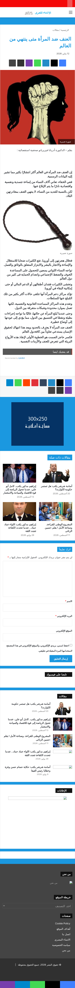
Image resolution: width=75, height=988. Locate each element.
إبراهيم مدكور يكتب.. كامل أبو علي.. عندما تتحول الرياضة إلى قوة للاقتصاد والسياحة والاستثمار (19, 489)
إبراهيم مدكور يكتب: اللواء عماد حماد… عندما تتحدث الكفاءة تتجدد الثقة (20, 528)
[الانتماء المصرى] (37, 12)
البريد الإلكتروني (63, 616)
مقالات (55, 30)
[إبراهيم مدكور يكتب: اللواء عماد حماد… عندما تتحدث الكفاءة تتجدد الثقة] (19, 511)
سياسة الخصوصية (61, 945)
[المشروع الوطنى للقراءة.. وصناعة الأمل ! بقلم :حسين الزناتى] (55, 511)
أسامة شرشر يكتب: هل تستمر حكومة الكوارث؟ (56, 487)
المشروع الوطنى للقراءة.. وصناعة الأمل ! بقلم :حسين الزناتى (58, 528)
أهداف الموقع (63, 928)
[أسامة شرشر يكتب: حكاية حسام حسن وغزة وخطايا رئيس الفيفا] (62, 771)
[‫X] (60, 382)
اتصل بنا (66, 934)
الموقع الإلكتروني (64, 630)
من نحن (66, 950)
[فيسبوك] (68, 382)
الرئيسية (65, 30)
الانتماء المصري (62, 939)
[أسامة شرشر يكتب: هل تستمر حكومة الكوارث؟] (55, 473)
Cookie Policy (62, 923)
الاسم (68, 601)
